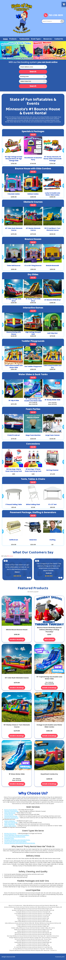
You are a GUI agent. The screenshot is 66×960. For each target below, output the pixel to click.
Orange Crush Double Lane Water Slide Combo (49, 726)
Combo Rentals (8, 814)
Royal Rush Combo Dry (49, 774)
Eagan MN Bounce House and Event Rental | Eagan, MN (33, 920)
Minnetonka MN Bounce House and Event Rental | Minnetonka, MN (33, 934)
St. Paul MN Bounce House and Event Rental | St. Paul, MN (29, 949)
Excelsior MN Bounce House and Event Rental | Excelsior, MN (33, 925)
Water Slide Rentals (9, 813)
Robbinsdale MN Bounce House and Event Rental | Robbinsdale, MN (33, 942)
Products (13, 39)
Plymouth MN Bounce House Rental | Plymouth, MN (29, 939)
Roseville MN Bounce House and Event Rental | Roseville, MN (33, 945)
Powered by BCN (59, 957)
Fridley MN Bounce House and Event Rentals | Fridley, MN (33, 926)
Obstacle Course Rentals (11, 811)
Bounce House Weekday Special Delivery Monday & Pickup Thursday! (49, 630)
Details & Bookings (17, 639)
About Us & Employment (15, 905)
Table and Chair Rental (10, 822)
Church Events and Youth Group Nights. (15, 841)
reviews (10, 556)
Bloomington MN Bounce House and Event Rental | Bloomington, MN (33, 909)
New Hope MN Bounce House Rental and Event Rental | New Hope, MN (26, 936)
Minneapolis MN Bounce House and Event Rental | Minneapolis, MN (33, 933)
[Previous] (3, 50)
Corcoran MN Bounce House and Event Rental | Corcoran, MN (33, 915)
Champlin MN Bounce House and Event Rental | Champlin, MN (33, 912)
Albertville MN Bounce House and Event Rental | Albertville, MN (40, 905)
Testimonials (24, 39)
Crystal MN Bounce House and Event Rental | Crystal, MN (33, 917)
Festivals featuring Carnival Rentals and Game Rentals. (19, 843)
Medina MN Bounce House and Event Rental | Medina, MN (33, 931)
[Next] (63, 50)
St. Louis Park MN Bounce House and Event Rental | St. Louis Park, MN (33, 947)
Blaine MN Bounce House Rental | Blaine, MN (50, 907)
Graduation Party (9, 838)
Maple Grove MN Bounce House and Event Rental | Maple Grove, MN (33, 929)
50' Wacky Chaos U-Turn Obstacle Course (17, 726)
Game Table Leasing (10, 825)
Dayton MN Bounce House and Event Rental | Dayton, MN (33, 918)
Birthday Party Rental (10, 833)
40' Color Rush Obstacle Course (17, 678)
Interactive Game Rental (11, 817)
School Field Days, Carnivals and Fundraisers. (16, 835)
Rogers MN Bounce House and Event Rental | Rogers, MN (33, 944)
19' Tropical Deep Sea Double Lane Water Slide (49, 678)
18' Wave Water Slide (17, 774)
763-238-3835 (56, 15)
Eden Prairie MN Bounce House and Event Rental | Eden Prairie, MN (33, 921)
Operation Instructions (52, 936)
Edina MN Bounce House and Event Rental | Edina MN (19, 923)
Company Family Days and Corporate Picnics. (17, 840)
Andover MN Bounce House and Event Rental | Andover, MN (20, 907)
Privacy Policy (47, 939)
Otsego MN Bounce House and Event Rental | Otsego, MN (25, 937)
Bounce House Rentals (10, 809)
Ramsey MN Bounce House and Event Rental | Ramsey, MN (33, 941)
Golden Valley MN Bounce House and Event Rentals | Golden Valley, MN (31, 928)
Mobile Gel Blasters (9, 821)
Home (5, 39)
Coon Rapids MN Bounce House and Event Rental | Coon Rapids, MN (33, 913)
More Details (49, 639)
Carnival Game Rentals (10, 816)
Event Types (36, 39)
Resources (47, 39)
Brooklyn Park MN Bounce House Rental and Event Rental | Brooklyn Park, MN (33, 910)
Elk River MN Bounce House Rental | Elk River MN (48, 923)
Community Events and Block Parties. (14, 836)
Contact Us (58, 39)
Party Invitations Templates (49, 937)
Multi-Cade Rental (9, 824)
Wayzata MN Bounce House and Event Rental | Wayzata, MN (26, 950)
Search (33, 86)
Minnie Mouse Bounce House (16, 630)
